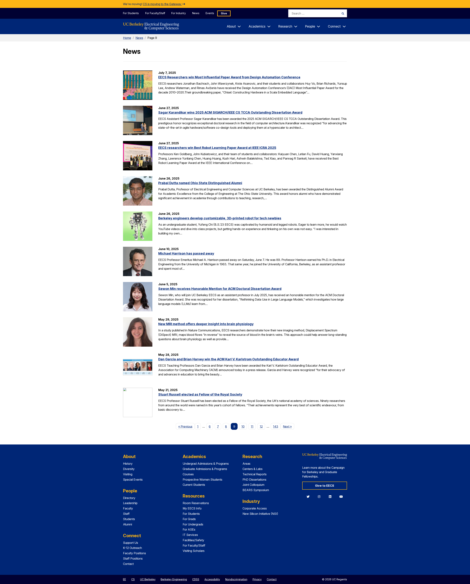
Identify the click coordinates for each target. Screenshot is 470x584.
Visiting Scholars (194, 551)
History (128, 463)
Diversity (129, 469)
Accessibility (212, 579)
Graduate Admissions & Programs (205, 469)
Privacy (257, 579)
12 (261, 426)
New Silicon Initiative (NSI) (260, 514)
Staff (126, 514)
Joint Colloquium (253, 485)
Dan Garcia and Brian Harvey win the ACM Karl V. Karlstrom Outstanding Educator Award (228, 359)
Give (224, 13)
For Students (131, 13)
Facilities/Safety (193, 540)
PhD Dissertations (254, 479)
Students (129, 519)
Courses (188, 474)
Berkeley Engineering (174, 579)
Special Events (133, 479)
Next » (288, 426)
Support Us (130, 543)
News (195, 13)
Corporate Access (255, 508)
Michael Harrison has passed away (186, 253)
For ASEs (189, 529)
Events (210, 13)
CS (133, 579)
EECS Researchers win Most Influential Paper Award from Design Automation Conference (229, 77)
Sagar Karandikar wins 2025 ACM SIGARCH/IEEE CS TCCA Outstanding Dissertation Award (230, 112)
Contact (128, 564)
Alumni (127, 524)
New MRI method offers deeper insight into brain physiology (206, 324)
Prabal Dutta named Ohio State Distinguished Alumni (200, 183)
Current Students (194, 485)
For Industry (178, 13)
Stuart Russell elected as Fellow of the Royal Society (200, 394)
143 (275, 426)
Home (127, 38)
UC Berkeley (148, 579)
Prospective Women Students (202, 479)
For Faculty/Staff (155, 13)
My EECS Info (192, 508)
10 (243, 426)
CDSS (195, 579)
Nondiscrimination (236, 579)
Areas (246, 463)
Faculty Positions (134, 553)
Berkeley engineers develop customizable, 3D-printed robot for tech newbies (219, 218)
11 (252, 426)
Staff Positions (133, 558)
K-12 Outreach (132, 548)
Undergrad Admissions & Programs (206, 463)
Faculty (128, 508)
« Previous (186, 426)
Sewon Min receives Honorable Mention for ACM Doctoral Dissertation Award (219, 289)
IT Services (190, 535)
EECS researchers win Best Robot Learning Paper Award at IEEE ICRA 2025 (217, 148)
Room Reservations (196, 503)
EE (124, 579)
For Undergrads (193, 524)
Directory (129, 498)
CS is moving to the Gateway (162, 4)
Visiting (127, 474)
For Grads (189, 519)
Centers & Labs (253, 469)
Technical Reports (255, 474)
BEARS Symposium (256, 490)
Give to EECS (324, 485)
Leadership (130, 503)
